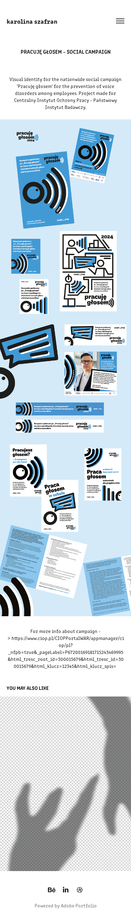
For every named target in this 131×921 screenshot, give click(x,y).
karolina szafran (32, 20)
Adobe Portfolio (79, 905)
